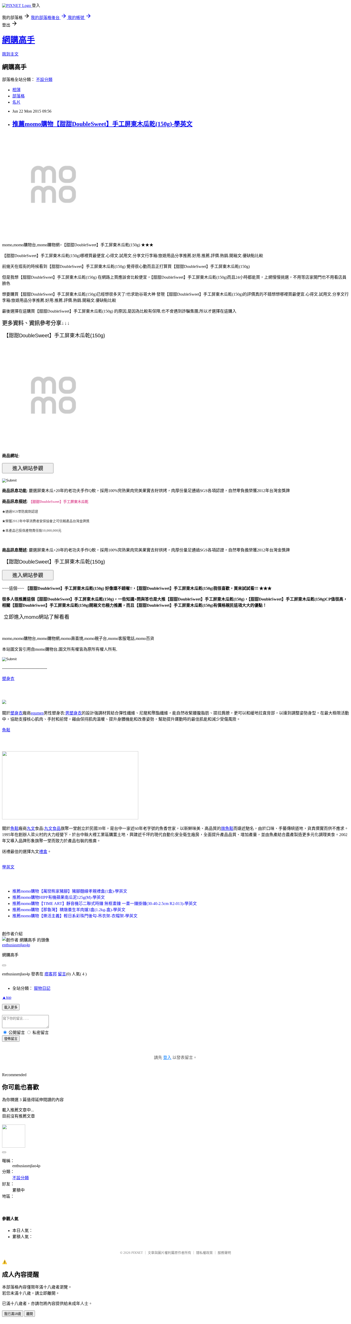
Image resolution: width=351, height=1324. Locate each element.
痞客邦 (50, 974)
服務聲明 (224, 1253)
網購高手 (18, 39)
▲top (6, 997)
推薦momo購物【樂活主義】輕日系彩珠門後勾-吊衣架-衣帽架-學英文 (74, 916)
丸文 (31, 828)
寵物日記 (42, 988)
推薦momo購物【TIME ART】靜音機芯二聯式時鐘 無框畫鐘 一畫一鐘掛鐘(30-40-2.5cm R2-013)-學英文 (104, 903)
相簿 (16, 90)
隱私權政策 (204, 1253)
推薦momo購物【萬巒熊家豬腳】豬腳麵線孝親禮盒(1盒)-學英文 (69, 891)
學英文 (8, 867)
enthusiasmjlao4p (16, 945)
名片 (16, 102)
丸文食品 (52, 828)
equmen (37, 713)
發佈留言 (10, 1039)
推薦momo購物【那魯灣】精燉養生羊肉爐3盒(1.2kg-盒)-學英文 (68, 910)
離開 (29, 1314)
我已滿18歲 (12, 1314)
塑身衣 (8, 678)
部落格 (18, 96)
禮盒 (43, 851)
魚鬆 (6, 730)
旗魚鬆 (227, 828)
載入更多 (10, 1007)
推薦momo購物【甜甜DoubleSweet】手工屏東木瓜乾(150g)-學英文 (102, 124)
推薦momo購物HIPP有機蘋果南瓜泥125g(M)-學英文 (58, 897)
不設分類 (44, 79)
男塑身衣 (73, 713)
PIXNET (137, 1253)
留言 (62, 974)
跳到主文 (10, 54)
